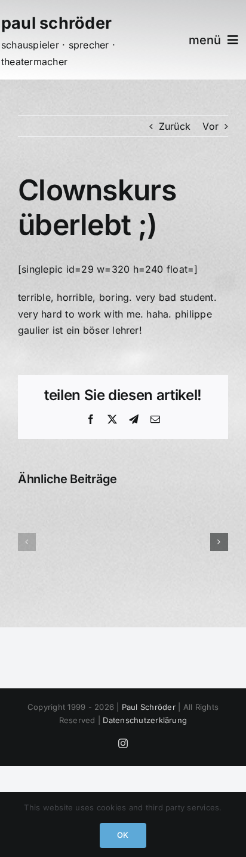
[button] (27, 542)
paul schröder (56, 23)
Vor (210, 126)
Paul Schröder (149, 707)
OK (122, 835)
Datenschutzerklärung (145, 720)
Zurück (174, 126)
